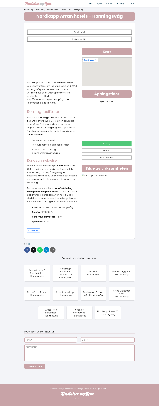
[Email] (53, 250)
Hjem (91, 3)
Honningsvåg (33, 230)
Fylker (99, 3)
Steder (109, 3)
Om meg (120, 3)
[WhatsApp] (40, 250)
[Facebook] (27, 250)
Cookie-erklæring (56, 388)
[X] (33, 250)
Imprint (86, 388)
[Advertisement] (52, 60)
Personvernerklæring (73, 388)
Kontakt (131, 3)
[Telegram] (46, 250)
